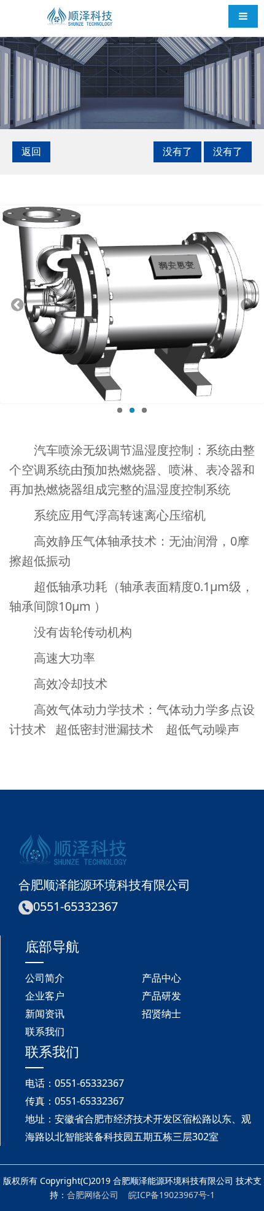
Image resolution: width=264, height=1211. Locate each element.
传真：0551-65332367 (74, 1101)
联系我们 (44, 1031)
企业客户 (44, 996)
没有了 (177, 151)
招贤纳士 (161, 1013)
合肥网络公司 (92, 1195)
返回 (31, 151)
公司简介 (44, 978)
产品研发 (161, 996)
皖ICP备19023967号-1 (171, 1195)
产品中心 (161, 978)
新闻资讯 (44, 1013)
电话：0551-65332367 (74, 1083)
